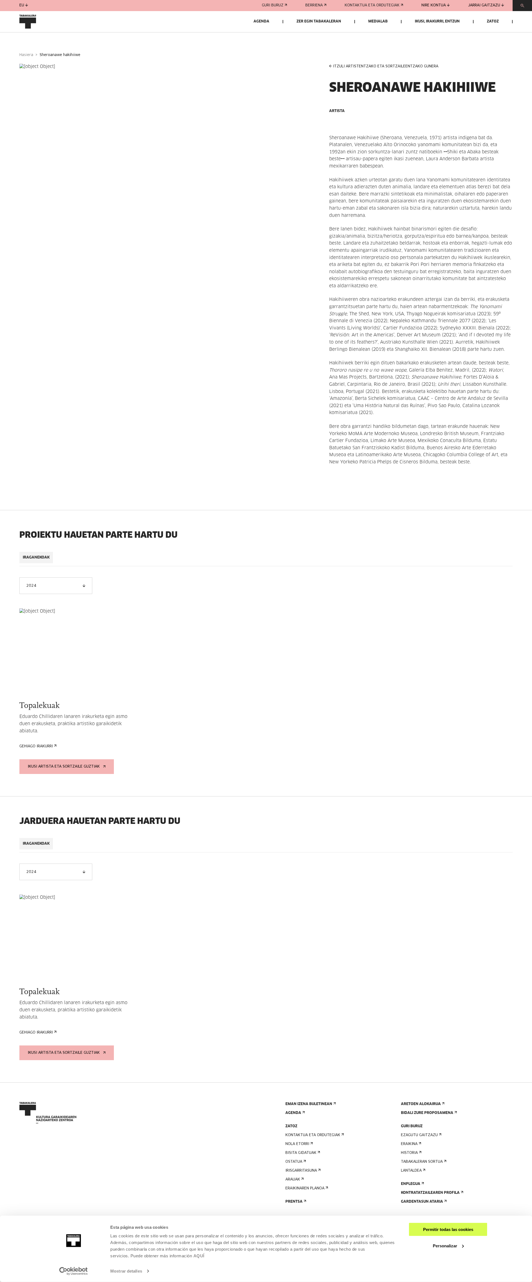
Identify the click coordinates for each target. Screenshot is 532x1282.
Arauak (292, 1179)
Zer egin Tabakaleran (318, 21)
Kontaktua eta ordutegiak (372, 5)
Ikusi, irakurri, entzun (437, 21)
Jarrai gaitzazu (484, 5)
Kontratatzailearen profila (430, 1193)
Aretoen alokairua (421, 1104)
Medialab (378, 21)
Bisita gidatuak (300, 1153)
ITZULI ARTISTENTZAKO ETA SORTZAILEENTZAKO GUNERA (385, 66)
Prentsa (294, 1202)
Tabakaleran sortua (422, 1162)
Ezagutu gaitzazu (419, 1135)
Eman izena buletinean (308, 1104)
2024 (31, 586)
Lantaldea (411, 1170)
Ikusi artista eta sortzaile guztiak (64, 766)
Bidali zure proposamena (427, 1113)
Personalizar (445, 1245)
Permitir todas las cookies (448, 1229)
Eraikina (409, 1144)
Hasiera (26, 55)
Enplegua (410, 1184)
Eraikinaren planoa (304, 1188)
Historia (409, 1153)
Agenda (261, 21)
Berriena (314, 5)
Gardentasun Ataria (422, 1202)
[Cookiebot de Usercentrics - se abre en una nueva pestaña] (73, 1271)
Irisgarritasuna (301, 1170)
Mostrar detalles (126, 1271)
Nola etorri (297, 1144)
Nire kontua (433, 5)
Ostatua (293, 1162)
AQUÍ (198, 1255)
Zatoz (493, 21)
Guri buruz (272, 5)
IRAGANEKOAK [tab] (36, 557)
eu (21, 5)
